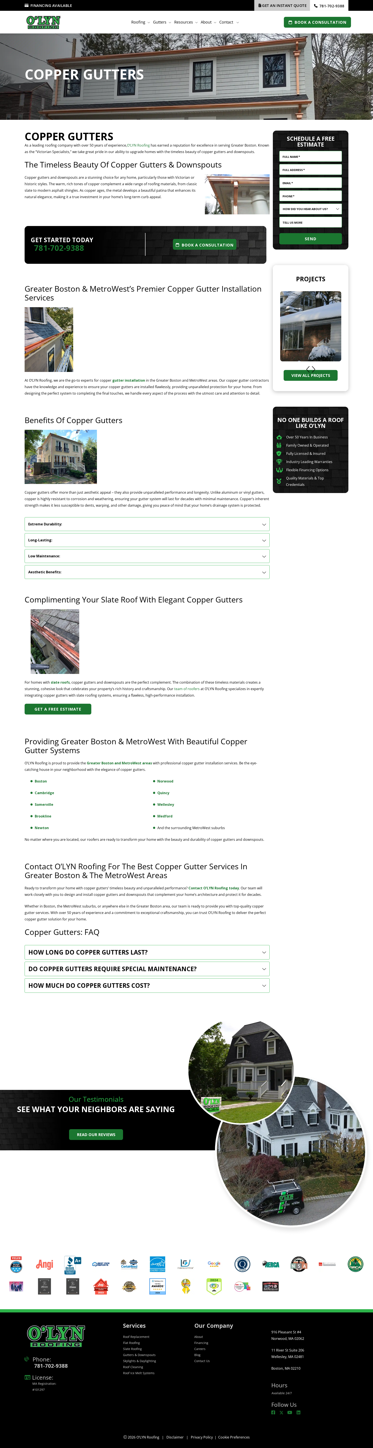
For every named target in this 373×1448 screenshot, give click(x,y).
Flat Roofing (131, 1343)
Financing (201, 1343)
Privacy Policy (202, 1437)
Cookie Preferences (234, 1437)
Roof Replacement (136, 1337)
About (198, 1337)
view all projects (310, 375)
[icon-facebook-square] (273, 1413)
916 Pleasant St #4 (287, 1335)
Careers (199, 1349)
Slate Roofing (132, 1349)
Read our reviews (96, 1134)
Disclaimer (175, 1437)
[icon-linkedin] (299, 1413)
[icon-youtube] (290, 1413)
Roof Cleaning (133, 1367)
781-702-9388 (332, 5)
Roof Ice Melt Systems (139, 1373)
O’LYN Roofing (138, 145)
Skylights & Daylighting (139, 1361)
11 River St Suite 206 (287, 1353)
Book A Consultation (320, 22)
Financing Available (51, 5)
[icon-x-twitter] (282, 1413)
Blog (197, 1355)
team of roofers (187, 688)
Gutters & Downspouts (139, 1355)
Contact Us (202, 1361)
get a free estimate (58, 709)
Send (310, 238)
